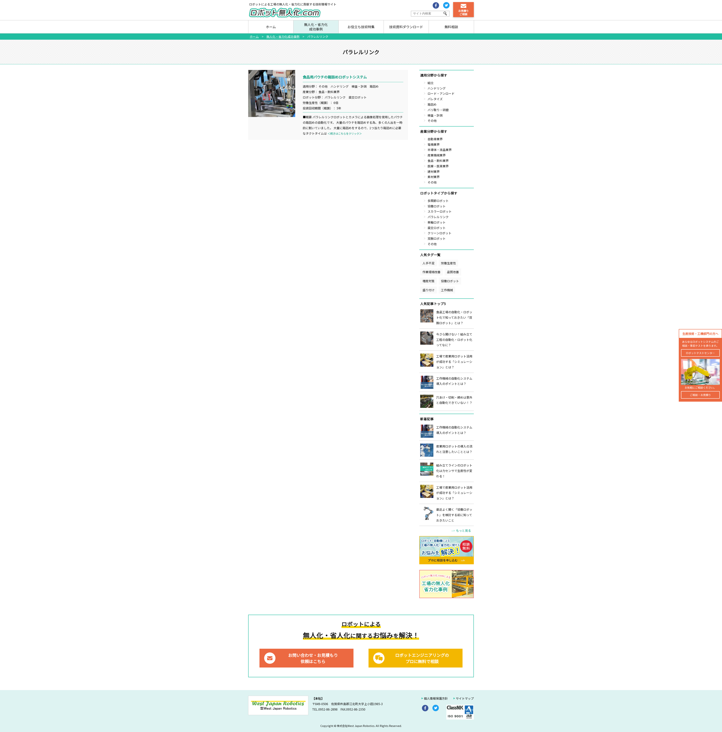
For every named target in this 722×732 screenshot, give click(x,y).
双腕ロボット (437, 238)
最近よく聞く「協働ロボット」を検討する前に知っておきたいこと (454, 515)
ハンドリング (437, 88)
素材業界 (434, 176)
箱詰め (432, 104)
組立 (431, 82)
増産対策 (428, 281)
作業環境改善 (431, 272)
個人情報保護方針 (436, 698)
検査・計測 (435, 115)
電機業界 (434, 144)
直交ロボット (437, 227)
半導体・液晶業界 (440, 149)
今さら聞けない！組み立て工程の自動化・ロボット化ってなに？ (454, 339)
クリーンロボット (439, 233)
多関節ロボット (438, 200)
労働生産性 (448, 263)
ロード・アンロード (441, 93)
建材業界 (434, 171)
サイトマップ (465, 698)
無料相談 (451, 26)
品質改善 (453, 272)
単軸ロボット (437, 222)
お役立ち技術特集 (361, 26)
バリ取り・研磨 (438, 110)
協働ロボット (437, 206)
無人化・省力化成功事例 (316, 26)
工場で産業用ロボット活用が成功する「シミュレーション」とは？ (454, 361)
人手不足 (428, 263)
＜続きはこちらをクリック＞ (345, 133)
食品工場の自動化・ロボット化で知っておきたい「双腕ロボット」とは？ (454, 317)
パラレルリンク (438, 217)
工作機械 (447, 290)
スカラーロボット (440, 211)
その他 (432, 120)
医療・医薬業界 (438, 166)
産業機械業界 (437, 155)
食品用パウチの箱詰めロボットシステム (335, 77)
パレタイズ (435, 99)
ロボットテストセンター (700, 353)
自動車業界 (435, 139)
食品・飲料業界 (438, 160)
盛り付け (428, 290)
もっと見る (463, 530)
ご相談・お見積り (700, 395)
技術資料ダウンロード (406, 26)
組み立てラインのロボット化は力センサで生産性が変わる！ (454, 470)
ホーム (271, 26)
